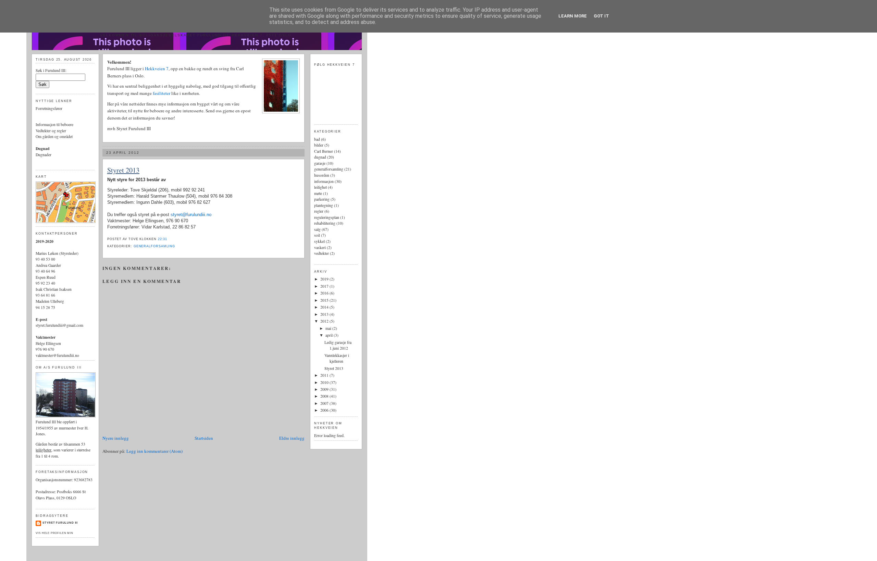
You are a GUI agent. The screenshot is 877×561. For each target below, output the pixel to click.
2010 (325, 382)
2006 (325, 410)
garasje (319, 163)
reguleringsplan (326, 217)
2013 (325, 314)
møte (318, 193)
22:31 (163, 239)
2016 (325, 293)
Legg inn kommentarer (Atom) (154, 451)
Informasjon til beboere (54, 124)
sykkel (319, 241)
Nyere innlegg (115, 438)
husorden (321, 175)
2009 (325, 389)
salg (317, 229)
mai (328, 328)
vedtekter (321, 253)
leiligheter (43, 449)
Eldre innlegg (292, 438)
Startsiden (204, 438)
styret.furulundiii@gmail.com (59, 325)
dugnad (320, 157)
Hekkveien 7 (157, 68)
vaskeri (320, 247)
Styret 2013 (123, 170)
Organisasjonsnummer (54, 479)
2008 (325, 396)
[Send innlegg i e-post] (169, 239)
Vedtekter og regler (51, 130)
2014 (325, 307)
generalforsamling (154, 246)
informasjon (324, 181)
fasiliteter (162, 93)
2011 (325, 375)
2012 (325, 321)
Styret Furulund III (60, 522)
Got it (601, 15)
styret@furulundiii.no (191, 214)
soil (317, 235)
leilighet (320, 187)
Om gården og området (54, 136)
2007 (325, 403)
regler (318, 211)
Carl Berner (323, 151)
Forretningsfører (49, 108)
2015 (325, 300)
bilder (318, 145)
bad (317, 139)
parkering (322, 199)
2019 (325, 279)
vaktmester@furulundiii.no (57, 355)
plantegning (323, 205)
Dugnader (43, 154)
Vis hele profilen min (54, 533)
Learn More (572, 15)
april (329, 335)
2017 (325, 286)
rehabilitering (324, 223)
